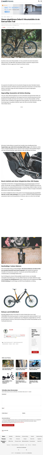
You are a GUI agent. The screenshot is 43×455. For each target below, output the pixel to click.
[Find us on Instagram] (20, 449)
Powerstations (32, 441)
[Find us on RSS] (26, 449)
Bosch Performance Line (18, 342)
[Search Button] (38, 1)
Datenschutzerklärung (6, 418)
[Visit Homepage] (7, 1)
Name (3, 408)
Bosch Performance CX (8, 342)
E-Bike (11, 16)
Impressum (8, 444)
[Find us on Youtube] (24, 449)
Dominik (4, 27)
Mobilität (8, 16)
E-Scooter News (25, 436)
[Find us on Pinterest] (22, 449)
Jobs (26, 444)
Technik (32, 436)
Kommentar (4, 394)
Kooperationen (22, 444)
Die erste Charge (5, 314)
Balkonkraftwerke (25, 441)
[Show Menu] (41, 1)
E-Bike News (18, 436)
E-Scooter (18, 438)
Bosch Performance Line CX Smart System (25, 183)
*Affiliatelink (34, 444)
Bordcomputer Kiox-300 (31, 192)
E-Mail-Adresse (5, 413)
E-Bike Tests (10, 441)
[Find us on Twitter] (18, 449)
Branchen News (39, 436)
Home (2, 16)
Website (23, 413)
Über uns (29, 444)
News (5, 16)
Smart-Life (32, 438)
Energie (25, 438)
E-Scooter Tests (18, 441)
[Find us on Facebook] (16, 449)
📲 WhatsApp (8, 336)
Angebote (39, 438)
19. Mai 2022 (9, 27)
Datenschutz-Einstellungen (21, 447)
